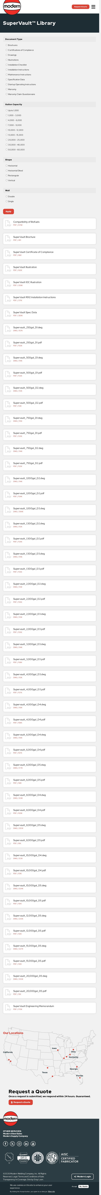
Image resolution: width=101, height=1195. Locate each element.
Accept (74, 1186)
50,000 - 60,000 (16, 149)
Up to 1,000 (13, 110)
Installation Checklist (17, 64)
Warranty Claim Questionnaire (21, 94)
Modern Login (84, 1176)
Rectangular (13, 175)
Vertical (11, 180)
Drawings (12, 55)
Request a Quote (22, 1102)
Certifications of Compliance (21, 50)
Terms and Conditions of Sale (31, 1176)
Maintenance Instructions (19, 74)
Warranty (12, 89)
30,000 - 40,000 (16, 144)
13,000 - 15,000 (15, 134)
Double (11, 196)
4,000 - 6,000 (15, 120)
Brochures (12, 45)
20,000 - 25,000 (16, 139)
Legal (14, 1176)
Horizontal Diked (15, 170)
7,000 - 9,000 (15, 125)
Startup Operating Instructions (22, 84)
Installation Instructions (18, 69)
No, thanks (83, 1186)
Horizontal (12, 165)
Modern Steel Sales (12, 1133)
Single (11, 201)
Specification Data (16, 79)
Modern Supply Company (15, 1136)
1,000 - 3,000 (14, 115)
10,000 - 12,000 (15, 130)
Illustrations (13, 60)
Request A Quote (80, 7)
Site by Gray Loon (35, 1179)
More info (51, 1191)
